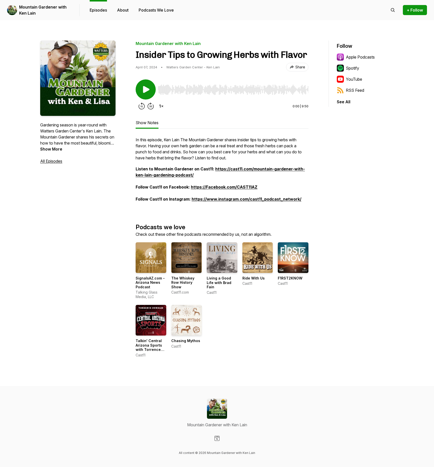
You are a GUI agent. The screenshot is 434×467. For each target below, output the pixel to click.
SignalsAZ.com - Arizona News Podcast (150, 282)
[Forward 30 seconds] (150, 106)
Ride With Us (253, 278)
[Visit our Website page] (217, 438)
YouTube (354, 79)
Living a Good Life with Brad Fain (219, 282)
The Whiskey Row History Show (182, 282)
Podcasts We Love (156, 10)
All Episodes (51, 161)
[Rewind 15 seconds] (141, 106)
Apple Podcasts (360, 57)
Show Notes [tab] (147, 122)
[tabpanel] (222, 172)
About (123, 10)
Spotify (352, 68)
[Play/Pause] (146, 89)
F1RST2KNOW (290, 278)
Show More (51, 149)
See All (343, 101)
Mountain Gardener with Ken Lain (43, 10)
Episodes (98, 10)
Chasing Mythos (185, 341)
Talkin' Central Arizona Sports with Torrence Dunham (149, 347)
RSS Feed (355, 90)
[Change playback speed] (161, 106)
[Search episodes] (393, 10)
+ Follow (415, 10)
